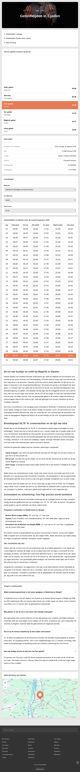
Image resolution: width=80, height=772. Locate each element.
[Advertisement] (40, 70)
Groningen (5, 745)
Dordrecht (31, 757)
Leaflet (66, 717)
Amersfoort (31, 751)
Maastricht (57, 754)
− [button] (5, 687)
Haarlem (30, 748)
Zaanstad (5, 751)
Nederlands (40, 769)
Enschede (5, 748)
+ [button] (5, 682)
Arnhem (56, 748)
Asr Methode (8, 196)
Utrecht (4, 742)
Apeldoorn (57, 751)
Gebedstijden (42, 764)
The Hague (57, 739)
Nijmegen (57, 745)
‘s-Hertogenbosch (7, 754)
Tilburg (56, 742)
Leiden (4, 757)
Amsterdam (5, 739)
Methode (7, 185)
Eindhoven (31, 742)
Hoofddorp (31, 754)
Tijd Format (8, 206)
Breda (30, 745)
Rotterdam (31, 739)
